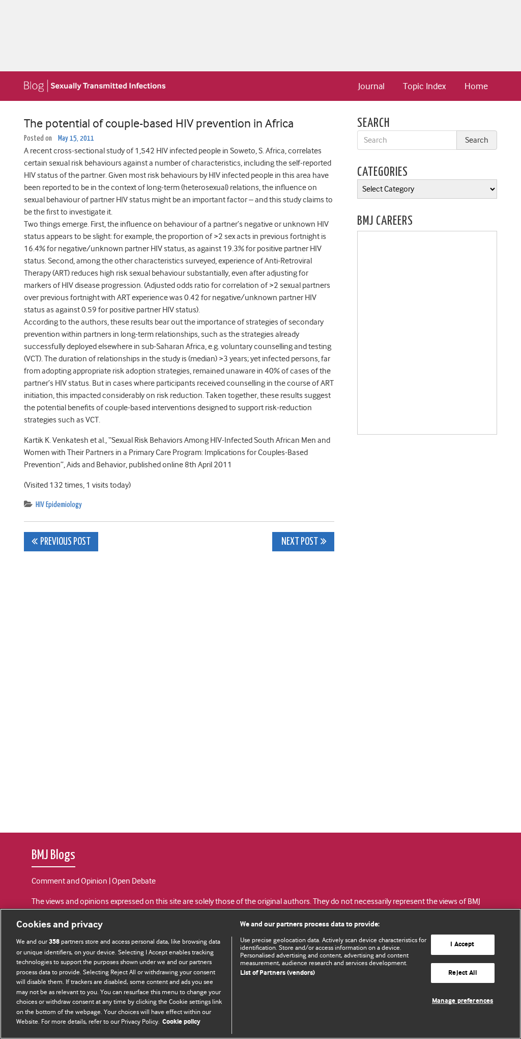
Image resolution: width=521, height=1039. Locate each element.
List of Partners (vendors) (277, 973)
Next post (299, 542)
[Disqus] (179, 686)
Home (476, 86)
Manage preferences (462, 1001)
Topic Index (424, 86)
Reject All (462, 973)
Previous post (65, 542)
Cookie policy (181, 1022)
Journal (371, 86)
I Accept (462, 944)
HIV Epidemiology (59, 505)
